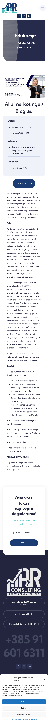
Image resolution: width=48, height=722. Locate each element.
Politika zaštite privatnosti (29, 719)
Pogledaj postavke (24, 714)
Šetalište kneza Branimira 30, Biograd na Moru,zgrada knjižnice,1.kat (24, 150)
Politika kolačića (16, 719)
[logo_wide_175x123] (9, 4)
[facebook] (19, 16)
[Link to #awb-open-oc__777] (42, 8)
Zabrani (24, 708)
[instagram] (24, 16)
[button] (45, 679)
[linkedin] (29, 16)
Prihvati (24, 702)
